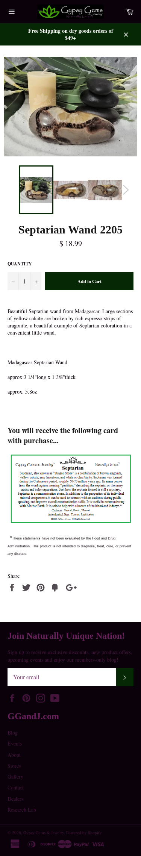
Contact (16, 787)
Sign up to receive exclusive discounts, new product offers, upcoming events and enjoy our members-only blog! (70, 655)
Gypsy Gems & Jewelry (43, 832)
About (14, 754)
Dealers (15, 798)
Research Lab (22, 809)
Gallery (15, 776)
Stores (14, 765)
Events (15, 743)
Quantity (20, 264)
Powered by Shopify (84, 832)
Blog (13, 732)
